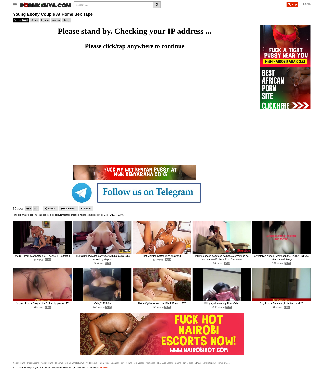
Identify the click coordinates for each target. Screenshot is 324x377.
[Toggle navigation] (16, 4)
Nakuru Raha (47, 363)
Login (307, 4)
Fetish (20, 20)
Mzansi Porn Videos (135, 363)
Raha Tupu (104, 363)
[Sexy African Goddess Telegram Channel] (134, 192)
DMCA (198, 363)
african (34, 20)
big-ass (45, 20)
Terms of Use (224, 363)
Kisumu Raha (19, 363)
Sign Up (292, 4)
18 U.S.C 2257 (209, 363)
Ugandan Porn (117, 363)
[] (157, 4)
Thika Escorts (33, 363)
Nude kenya (91, 363)
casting (56, 20)
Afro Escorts (167, 363)
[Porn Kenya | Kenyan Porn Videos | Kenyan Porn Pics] (45, 5)
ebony (66, 20)
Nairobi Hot (103, 368)
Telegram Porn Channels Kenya (69, 363)
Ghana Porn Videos (184, 363)
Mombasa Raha (153, 363)
